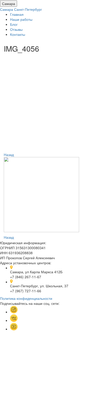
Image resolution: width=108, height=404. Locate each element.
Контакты (17, 34)
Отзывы (16, 29)
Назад (9, 154)
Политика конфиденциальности (26, 298)
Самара (8, 3)
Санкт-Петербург (28, 9)
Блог (14, 24)
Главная (17, 14)
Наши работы (21, 19)
